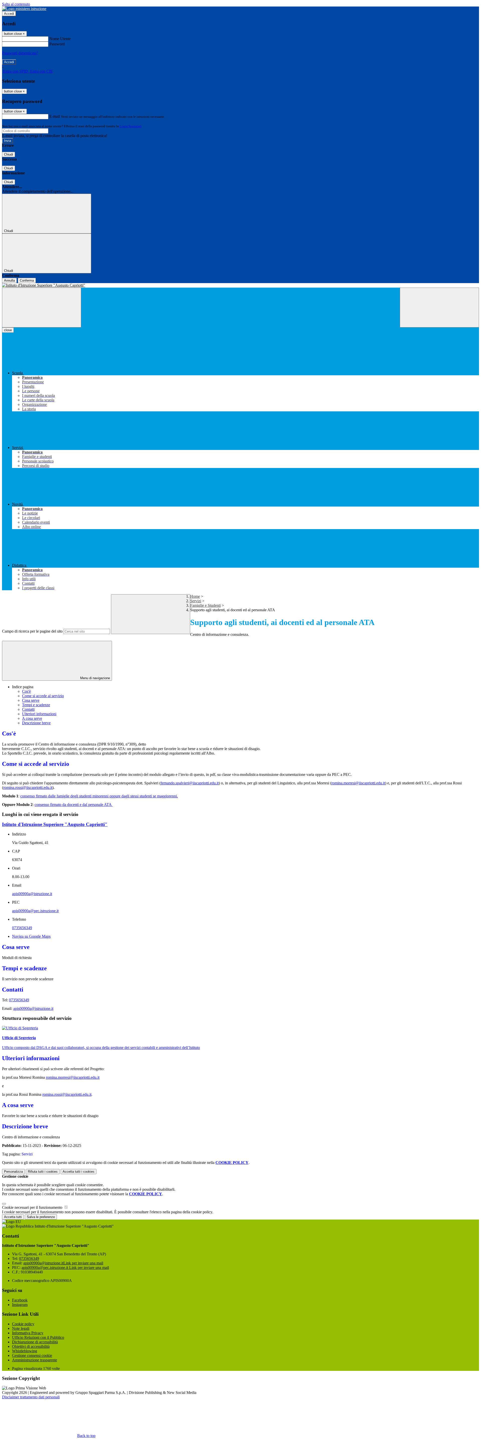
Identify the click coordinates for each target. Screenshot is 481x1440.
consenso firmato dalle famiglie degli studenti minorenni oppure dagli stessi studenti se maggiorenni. (99, 796)
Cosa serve (30, 700)
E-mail (54, 116)
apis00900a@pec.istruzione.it (35, 911)
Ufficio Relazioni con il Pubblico (38, 1337)
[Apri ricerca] (439, 307)
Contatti (28, 709)
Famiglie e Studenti (205, 605)
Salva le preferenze (41, 1217)
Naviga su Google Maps (31, 936)
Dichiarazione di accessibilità (35, 1342)
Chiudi (8, 154)
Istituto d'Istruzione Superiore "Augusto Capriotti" (54, 824)
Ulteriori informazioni (39, 714)
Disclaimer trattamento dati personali (31, 1397)
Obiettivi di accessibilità (31, 1346)
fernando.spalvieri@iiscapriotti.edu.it (190, 783)
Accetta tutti (78, 1171)
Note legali (20, 1328)
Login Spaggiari (130, 126)
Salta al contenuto (16, 4)
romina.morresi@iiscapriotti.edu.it (358, 783)
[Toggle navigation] (41, 307)
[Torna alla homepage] (240, 285)
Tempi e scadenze (36, 705)
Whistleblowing (24, 1351)
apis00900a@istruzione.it (32, 894)
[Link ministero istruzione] (24, 9)
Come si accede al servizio (43, 696)
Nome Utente (60, 39)
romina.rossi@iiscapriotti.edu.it (27, 787)
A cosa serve (32, 718)
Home (195, 596)
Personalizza (13, 1171)
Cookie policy (23, 1324)
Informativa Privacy (27, 1333)
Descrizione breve (36, 723)
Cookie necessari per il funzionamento (32, 1207)
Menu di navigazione (94, 678)
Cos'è (26, 691)
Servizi (195, 601)
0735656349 (22, 928)
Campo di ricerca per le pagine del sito (32, 631)
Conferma (27, 280)
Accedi (9, 14)
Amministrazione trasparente (34, 1360)
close (8, 330)
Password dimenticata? (20, 53)
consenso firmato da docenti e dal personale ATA (74, 804)
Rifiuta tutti (43, 1171)
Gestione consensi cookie (32, 1355)
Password (57, 44)
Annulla (9, 280)
